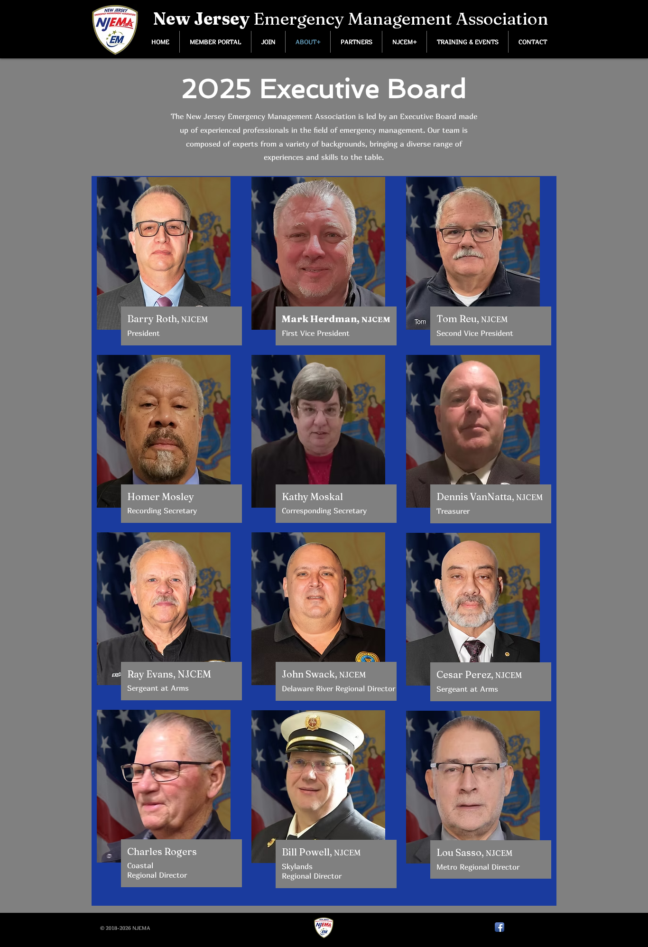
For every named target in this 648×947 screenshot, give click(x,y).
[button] (404, 42)
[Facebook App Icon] (499, 927)
